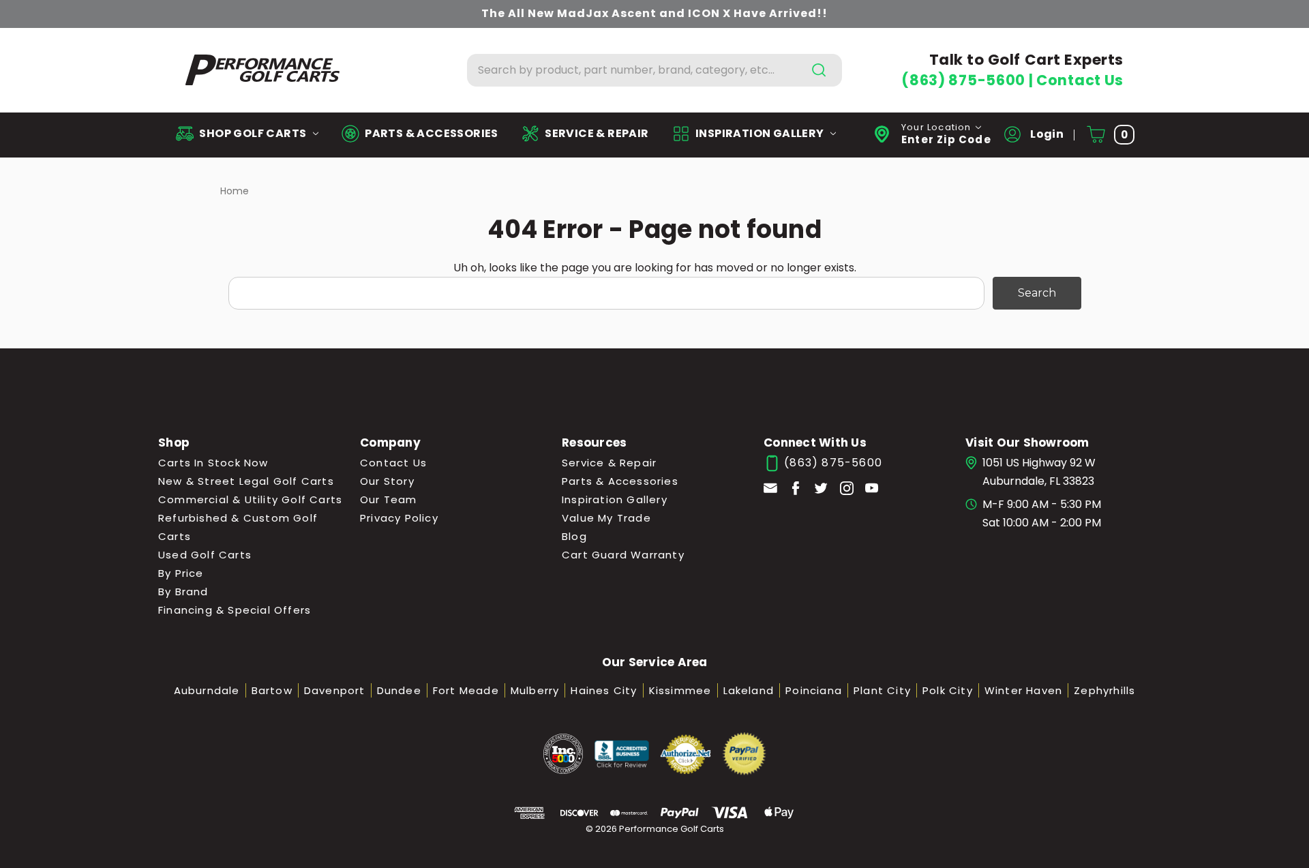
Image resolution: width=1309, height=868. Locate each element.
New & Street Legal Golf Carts (246, 481)
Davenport (334, 690)
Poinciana (813, 690)
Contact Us (1080, 80)
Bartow (272, 690)
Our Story (387, 481)
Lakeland (748, 690)
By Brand (183, 591)
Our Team (388, 499)
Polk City (947, 690)
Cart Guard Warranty (623, 555)
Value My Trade (606, 518)
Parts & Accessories (620, 481)
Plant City (882, 690)
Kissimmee (680, 690)
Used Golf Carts (205, 555)
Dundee (399, 690)
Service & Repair (609, 462)
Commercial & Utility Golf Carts (250, 499)
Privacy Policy (399, 518)
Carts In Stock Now (213, 462)
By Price (181, 573)
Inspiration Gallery (614, 499)
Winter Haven (1023, 690)
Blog (574, 536)
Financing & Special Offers (234, 610)
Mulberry (535, 690)
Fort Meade (466, 690)
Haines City (604, 690)
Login (1046, 134)
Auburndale (207, 690)
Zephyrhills (1104, 690)
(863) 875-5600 (964, 80)
